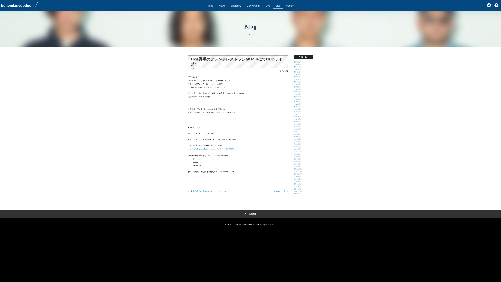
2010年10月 (297, 173)
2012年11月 (297, 131)
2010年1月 (296, 188)
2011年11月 (297, 151)
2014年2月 (296, 109)
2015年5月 (296, 88)
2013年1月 (296, 128)
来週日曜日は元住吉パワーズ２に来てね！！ (210, 191)
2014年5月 (296, 106)
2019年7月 (296, 66)
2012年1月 (296, 148)
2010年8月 (296, 176)
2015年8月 (296, 83)
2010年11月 (297, 171)
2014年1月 (296, 111)
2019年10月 (297, 61)
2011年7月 (296, 158)
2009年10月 (297, 193)
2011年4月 (296, 163)
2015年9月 (296, 81)
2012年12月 (297, 129)
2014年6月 (296, 104)
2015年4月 (296, 89)
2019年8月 (296, 64)
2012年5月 (296, 141)
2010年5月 (296, 181)
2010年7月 (296, 178)
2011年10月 (297, 153)
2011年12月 (297, 149)
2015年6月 (296, 86)
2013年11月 (297, 114)
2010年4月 (296, 183)
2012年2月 (296, 146)
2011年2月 (296, 166)
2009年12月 (297, 189)
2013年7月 (296, 119)
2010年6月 (296, 179)
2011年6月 (296, 159)
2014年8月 (296, 101)
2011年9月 (296, 154)
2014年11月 (297, 98)
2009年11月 (297, 191)
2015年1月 (296, 94)
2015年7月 (296, 84)
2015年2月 (296, 93)
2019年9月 (296, 62)
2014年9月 (296, 99)
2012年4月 (296, 143)
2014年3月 (296, 108)
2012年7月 (296, 138)
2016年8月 (296, 71)
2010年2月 (296, 186)
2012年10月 (297, 133)
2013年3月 (296, 124)
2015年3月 (296, 91)
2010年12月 (297, 169)
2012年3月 (296, 144)
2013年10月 (297, 116)
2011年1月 (296, 168)
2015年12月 (297, 78)
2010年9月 (296, 174)
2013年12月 (297, 113)
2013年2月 (296, 126)
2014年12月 (297, 96)
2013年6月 (296, 121)
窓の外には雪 (279, 191)
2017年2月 (296, 69)
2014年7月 (296, 103)
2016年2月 (296, 76)
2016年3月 (296, 74)
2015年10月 (297, 79)
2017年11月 (297, 68)
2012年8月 (296, 136)
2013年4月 (296, 123)
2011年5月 (296, 161)
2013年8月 (296, 118)
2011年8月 (296, 156)
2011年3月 (296, 164)
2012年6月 (296, 139)
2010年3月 (296, 185)
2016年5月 (296, 73)
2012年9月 (296, 134)
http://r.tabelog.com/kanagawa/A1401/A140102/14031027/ (212, 149)
